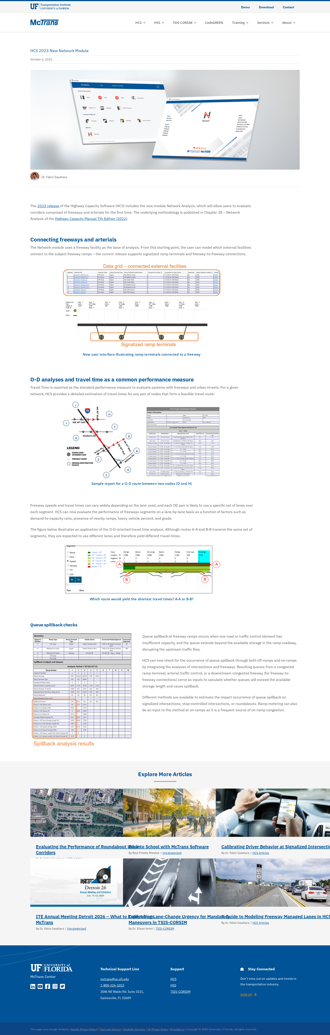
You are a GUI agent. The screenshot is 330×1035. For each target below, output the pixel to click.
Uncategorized (172, 853)
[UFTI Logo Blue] (50, 5)
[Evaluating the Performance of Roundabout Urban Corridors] (95, 813)
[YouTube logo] (40, 987)
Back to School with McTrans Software (169, 847)
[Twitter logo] (62, 987)
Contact (288, 7)
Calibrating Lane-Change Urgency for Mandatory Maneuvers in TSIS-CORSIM (179, 919)
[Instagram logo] (55, 987)
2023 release (48, 206)
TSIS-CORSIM (165, 929)
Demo (245, 7)
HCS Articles (261, 853)
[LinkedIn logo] (32, 987)
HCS (173, 979)
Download (266, 7)
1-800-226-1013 (112, 985)
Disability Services (134, 1029)
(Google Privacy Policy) (83, 1029)
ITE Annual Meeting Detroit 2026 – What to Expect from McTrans (94, 919)
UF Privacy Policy (157, 1029)
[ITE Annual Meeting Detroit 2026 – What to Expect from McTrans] (95, 882)
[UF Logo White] (51, 964)
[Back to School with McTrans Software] (188, 813)
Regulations (177, 1029)
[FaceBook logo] (47, 987)
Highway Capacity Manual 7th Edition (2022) (91, 218)
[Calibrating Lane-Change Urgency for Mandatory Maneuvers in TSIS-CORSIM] (188, 882)
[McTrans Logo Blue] (44, 21)
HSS (173, 985)
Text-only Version (110, 1029)
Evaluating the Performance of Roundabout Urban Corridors (88, 849)
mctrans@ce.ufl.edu (114, 979)
